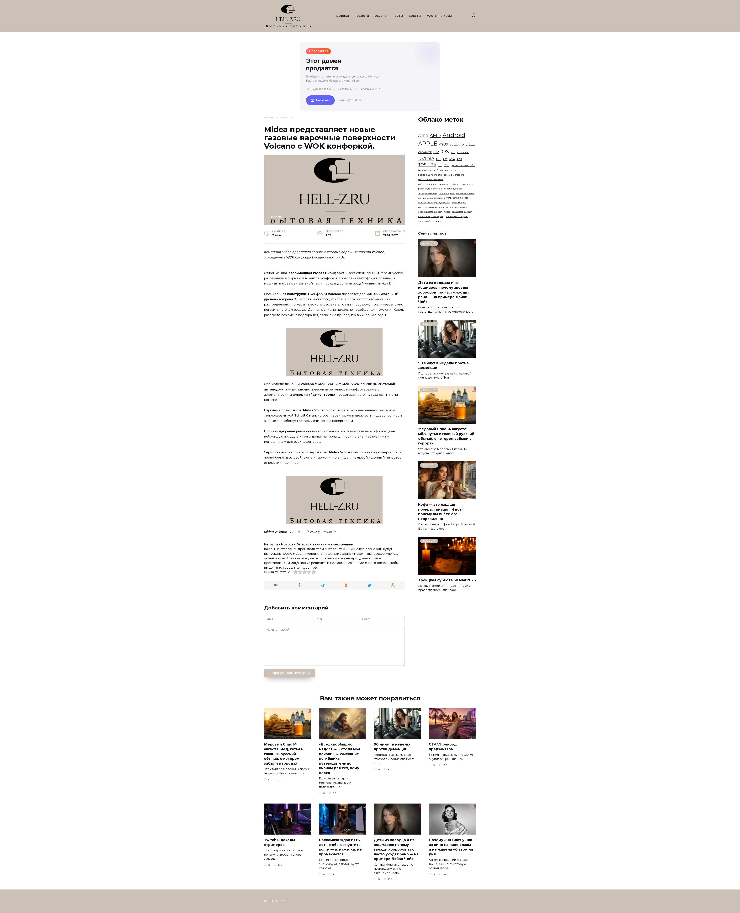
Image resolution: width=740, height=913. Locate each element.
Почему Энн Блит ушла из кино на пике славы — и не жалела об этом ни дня (452, 847)
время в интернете (454, 175)
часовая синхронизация (431, 207)
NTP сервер (463, 152)
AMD (435, 135)
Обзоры (381, 15)
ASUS (443, 144)
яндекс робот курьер (457, 216)
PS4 (452, 159)
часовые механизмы (456, 207)
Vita (446, 165)
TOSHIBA (427, 164)
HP (436, 152)
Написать (323, 100)
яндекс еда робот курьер (431, 216)
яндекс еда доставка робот (458, 212)
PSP (459, 159)
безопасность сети (446, 170)
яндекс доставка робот (430, 212)
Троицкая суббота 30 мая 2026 (447, 580)
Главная (342, 15)
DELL (470, 144)
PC (438, 159)
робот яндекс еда (453, 189)
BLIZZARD (457, 144)
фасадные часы (442, 202)
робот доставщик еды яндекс (433, 184)
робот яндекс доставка (430, 189)
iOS (445, 151)
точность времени (458, 197)
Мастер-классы (439, 15)
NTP (453, 152)
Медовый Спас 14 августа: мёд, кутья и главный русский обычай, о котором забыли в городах (446, 436)
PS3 (445, 159)
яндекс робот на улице (430, 221)
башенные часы (426, 170)
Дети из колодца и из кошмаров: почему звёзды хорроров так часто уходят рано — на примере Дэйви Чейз (443, 292)
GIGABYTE (425, 152)
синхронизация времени (431, 198)
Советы (415, 15)
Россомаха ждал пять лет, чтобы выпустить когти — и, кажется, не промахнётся (340, 847)
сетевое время (447, 193)
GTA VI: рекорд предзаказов (443, 746)
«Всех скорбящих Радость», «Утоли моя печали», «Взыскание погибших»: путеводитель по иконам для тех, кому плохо (339, 758)
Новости (362, 15)
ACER (423, 136)
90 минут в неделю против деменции (392, 746)
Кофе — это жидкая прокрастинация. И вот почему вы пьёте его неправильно (440, 511)
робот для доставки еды (430, 179)
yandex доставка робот (463, 165)
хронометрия (459, 202)
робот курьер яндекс (462, 184)
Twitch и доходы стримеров (279, 842)
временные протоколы (430, 175)
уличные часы (425, 202)
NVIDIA (426, 158)
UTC (440, 165)
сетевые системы (465, 193)
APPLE (427, 143)
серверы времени (427, 193)
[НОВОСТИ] (447, 275)
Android (453, 135)
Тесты (398, 15)
